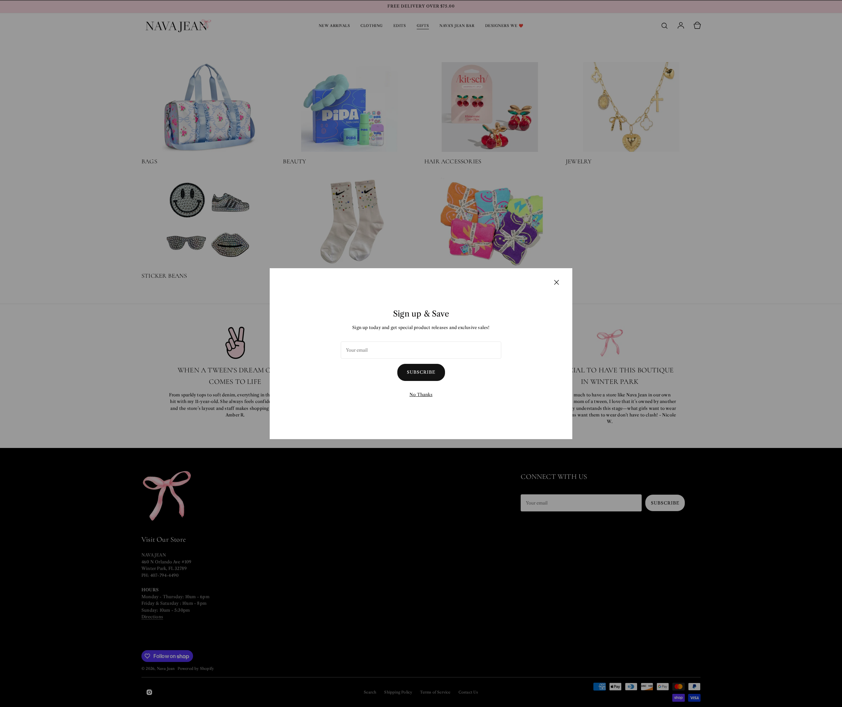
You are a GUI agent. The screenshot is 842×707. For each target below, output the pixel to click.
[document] (421, 353)
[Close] (556, 282)
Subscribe (421, 372)
